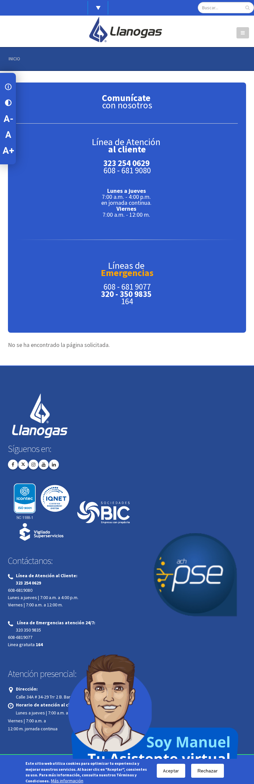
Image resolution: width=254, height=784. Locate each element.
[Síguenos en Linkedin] (54, 465)
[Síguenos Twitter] (23, 465)
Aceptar (171, 771)
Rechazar (207, 770)
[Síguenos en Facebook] (13, 465)
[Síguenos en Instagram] (33, 465)
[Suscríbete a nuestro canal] (44, 465)
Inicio (14, 59)
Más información (67, 781)
